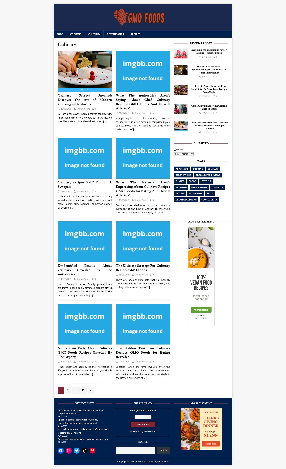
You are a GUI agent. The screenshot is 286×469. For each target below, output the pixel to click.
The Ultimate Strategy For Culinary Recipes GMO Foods (143, 268)
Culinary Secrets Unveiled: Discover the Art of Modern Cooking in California (85, 99)
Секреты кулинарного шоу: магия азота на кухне (209, 107)
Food (60, 34)
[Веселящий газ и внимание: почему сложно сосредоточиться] (181, 56)
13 (83, 390)
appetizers (182, 169)
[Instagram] (69, 451)
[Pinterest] (92, 451)
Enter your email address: (143, 410)
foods (192, 181)
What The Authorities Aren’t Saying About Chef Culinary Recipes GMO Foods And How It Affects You (143, 102)
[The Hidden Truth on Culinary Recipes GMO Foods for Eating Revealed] (143, 342)
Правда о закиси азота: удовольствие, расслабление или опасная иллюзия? (209, 69)
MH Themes (163, 461)
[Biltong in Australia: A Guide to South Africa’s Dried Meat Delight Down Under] (181, 92)
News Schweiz (199, 187)
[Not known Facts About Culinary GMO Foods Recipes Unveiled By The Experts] (85, 342)
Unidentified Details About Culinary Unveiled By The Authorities (85, 270)
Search (163, 450)
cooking (198, 169)
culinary (213, 169)
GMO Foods (149, 431)
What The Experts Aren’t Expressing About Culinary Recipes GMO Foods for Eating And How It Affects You (143, 188)
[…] (105, 121)
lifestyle (206, 181)
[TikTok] (85, 451)
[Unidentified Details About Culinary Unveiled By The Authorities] (85, 259)
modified (181, 187)
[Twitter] (77, 451)
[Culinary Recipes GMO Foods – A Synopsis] (85, 176)
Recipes (135, 34)
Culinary (94, 34)
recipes (180, 193)
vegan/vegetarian (186, 199)
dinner (180, 181)
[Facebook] (61, 451)
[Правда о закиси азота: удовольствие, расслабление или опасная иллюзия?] (181, 73)
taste (210, 193)
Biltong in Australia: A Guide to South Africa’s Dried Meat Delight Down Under (209, 89)
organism (217, 187)
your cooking (209, 199)
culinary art (183, 175)
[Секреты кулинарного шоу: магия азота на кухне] (181, 112)
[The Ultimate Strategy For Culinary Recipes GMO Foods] (143, 259)
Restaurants (115, 34)
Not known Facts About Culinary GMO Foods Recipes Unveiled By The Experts (85, 352)
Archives (178, 149)
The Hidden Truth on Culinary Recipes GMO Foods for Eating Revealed (143, 352)
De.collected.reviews (208, 175)
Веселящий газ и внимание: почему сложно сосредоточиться (209, 51)
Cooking (75, 34)
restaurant (195, 193)
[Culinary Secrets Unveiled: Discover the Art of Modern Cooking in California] (85, 89)
